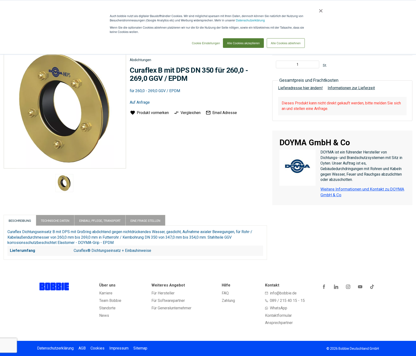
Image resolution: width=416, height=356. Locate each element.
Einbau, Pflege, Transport (100, 220)
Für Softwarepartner (168, 300)
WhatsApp (278, 308)
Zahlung (228, 300)
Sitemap (140, 348)
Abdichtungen (140, 60)
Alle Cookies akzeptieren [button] (243, 43)
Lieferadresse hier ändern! (300, 88)
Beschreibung (20, 220)
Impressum (119, 348)
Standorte (107, 308)
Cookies (97, 348)
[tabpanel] (64, 184)
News (104, 315)
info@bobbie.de (283, 293)
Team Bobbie (110, 300)
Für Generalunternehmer (171, 308)
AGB (82, 348)
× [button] (320, 9)
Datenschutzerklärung (250, 20)
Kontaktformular (278, 315)
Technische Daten (55, 220)
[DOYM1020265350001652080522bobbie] (64, 183)
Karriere (105, 293)
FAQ (225, 293)
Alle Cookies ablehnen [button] (286, 43)
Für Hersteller (163, 293)
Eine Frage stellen (145, 220)
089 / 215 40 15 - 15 (287, 300)
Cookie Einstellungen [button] (206, 43)
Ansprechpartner (279, 322)
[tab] (20, 220)
